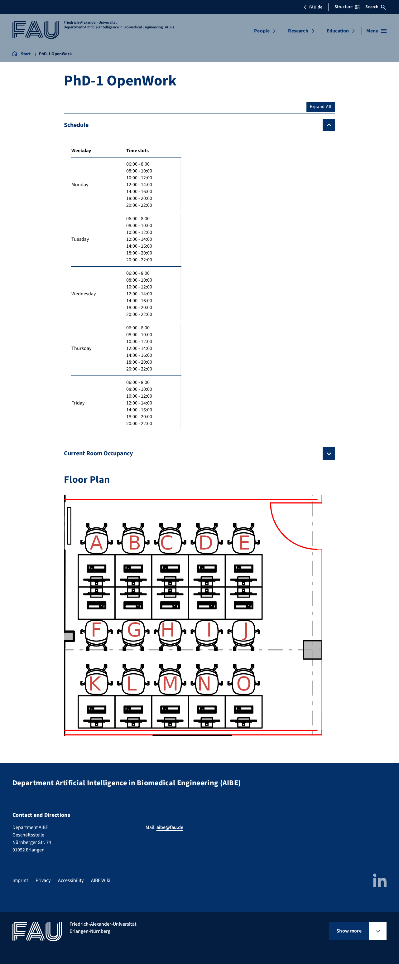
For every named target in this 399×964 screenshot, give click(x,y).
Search (371, 7)
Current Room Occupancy (98, 453)
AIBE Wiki (100, 880)
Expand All (321, 107)
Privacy (43, 880)
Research (298, 30)
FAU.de (315, 7)
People (262, 30)
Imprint (20, 880)
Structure (343, 7)
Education (338, 30)
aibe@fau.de (169, 827)
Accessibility (71, 880)
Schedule (76, 125)
